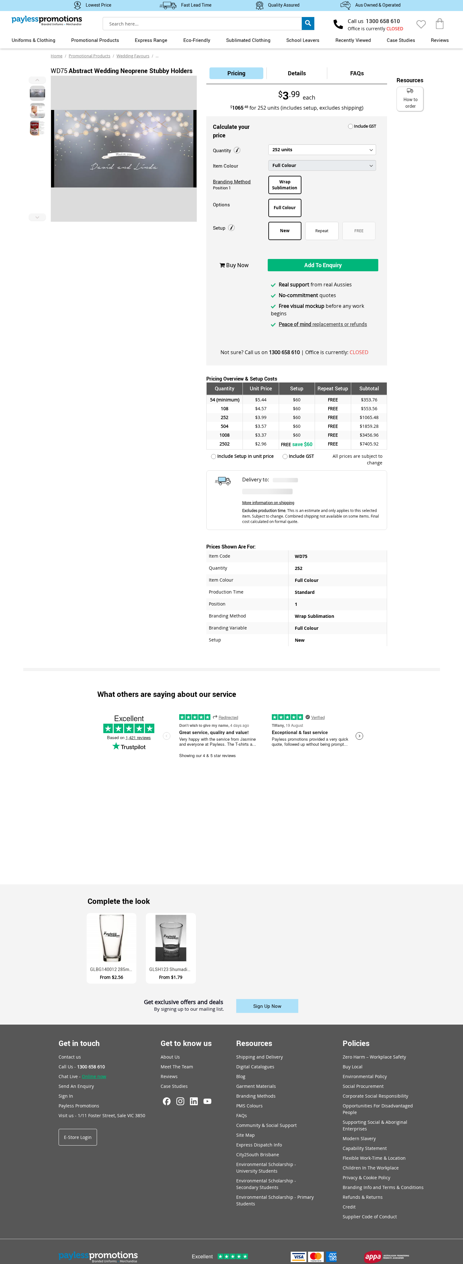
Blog (240, 1076)
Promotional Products (95, 40)
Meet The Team (177, 1067)
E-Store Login (78, 1137)
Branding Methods (256, 1096)
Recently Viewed (353, 40)
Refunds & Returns (363, 1197)
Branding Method (232, 181)
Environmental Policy (365, 1076)
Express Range (151, 40)
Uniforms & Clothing (33, 40)
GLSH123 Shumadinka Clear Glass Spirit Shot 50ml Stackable (172, 969)
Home (56, 56)
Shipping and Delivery (259, 1057)
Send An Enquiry (76, 1086)
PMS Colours (249, 1106)
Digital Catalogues (255, 1067)
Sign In (66, 1096)
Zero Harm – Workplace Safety (374, 1057)
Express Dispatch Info (259, 1145)
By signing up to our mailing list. (189, 1009)
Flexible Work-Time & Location (374, 1158)
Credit (349, 1207)
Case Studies (401, 40)
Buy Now (237, 265)
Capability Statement (365, 1148)
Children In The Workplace (371, 1168)
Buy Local (353, 1067)
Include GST (364, 126)
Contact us (70, 1057)
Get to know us (186, 1043)
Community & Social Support (266, 1125)
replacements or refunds (323, 324)
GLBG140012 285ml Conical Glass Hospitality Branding (113, 969)
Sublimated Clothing (248, 40)
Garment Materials (256, 1086)
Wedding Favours (133, 56)
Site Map (245, 1135)
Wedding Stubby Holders (179, 56)
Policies (356, 1043)
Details (297, 73)
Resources (254, 1043)
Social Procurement (363, 1086)
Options (221, 204)
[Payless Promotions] (47, 20)
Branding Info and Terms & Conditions (383, 1187)
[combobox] (208, 23)
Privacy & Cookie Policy (366, 1178)
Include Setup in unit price (245, 456)
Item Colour (225, 166)
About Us (170, 1057)
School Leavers (302, 40)
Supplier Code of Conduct (370, 1217)
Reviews (440, 40)
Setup (220, 228)
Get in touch (79, 1043)
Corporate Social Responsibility (375, 1096)
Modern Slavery (359, 1138)
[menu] (232, 39)
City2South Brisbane (257, 1155)
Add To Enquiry (323, 265)
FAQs (357, 73)
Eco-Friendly (196, 40)
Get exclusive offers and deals (183, 1002)
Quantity (222, 150)
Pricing (236, 73)
